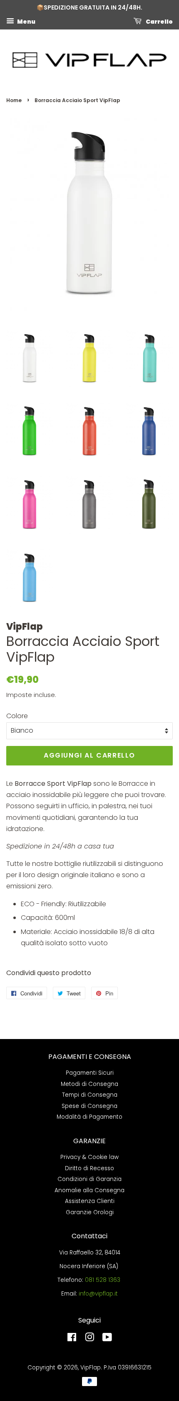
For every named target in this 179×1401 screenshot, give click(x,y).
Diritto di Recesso (89, 1168)
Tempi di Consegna (89, 1095)
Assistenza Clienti (89, 1201)
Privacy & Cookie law (89, 1157)
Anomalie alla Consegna (89, 1190)
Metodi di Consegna (89, 1084)
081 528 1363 (102, 1280)
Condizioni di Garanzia (89, 1179)
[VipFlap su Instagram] (89, 1339)
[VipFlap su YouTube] (107, 1339)
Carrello (159, 21)
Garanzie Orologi (90, 1212)
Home (14, 100)
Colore (17, 716)
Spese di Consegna (89, 1106)
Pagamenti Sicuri (90, 1073)
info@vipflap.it (98, 1294)
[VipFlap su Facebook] (72, 1339)
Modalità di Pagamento (89, 1117)
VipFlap (90, 1368)
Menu (25, 21)
